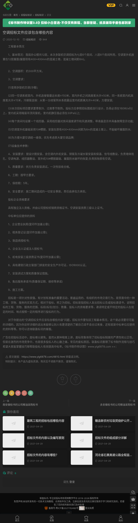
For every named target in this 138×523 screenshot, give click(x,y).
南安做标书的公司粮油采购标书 (20, 404)
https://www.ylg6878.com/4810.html (43, 356)
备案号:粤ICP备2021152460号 (63, 508)
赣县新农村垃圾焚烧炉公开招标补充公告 (113, 420)
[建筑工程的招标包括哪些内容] (13, 423)
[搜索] (120, 5)
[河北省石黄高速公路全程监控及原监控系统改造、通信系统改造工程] (81, 457)
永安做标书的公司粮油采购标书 (117, 404)
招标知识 (31, 39)
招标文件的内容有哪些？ (43, 455)
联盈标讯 (44, 498)
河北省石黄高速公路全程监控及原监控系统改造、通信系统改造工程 (113, 455)
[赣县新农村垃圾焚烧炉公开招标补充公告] (81, 423)
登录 (72, 482)
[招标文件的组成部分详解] (81, 440)
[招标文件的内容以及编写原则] (13, 440)
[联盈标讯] (8, 5)
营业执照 (89, 508)
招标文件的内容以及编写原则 (45, 438)
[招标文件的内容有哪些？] (13, 457)
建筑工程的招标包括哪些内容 (45, 420)
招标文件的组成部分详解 (111, 438)
